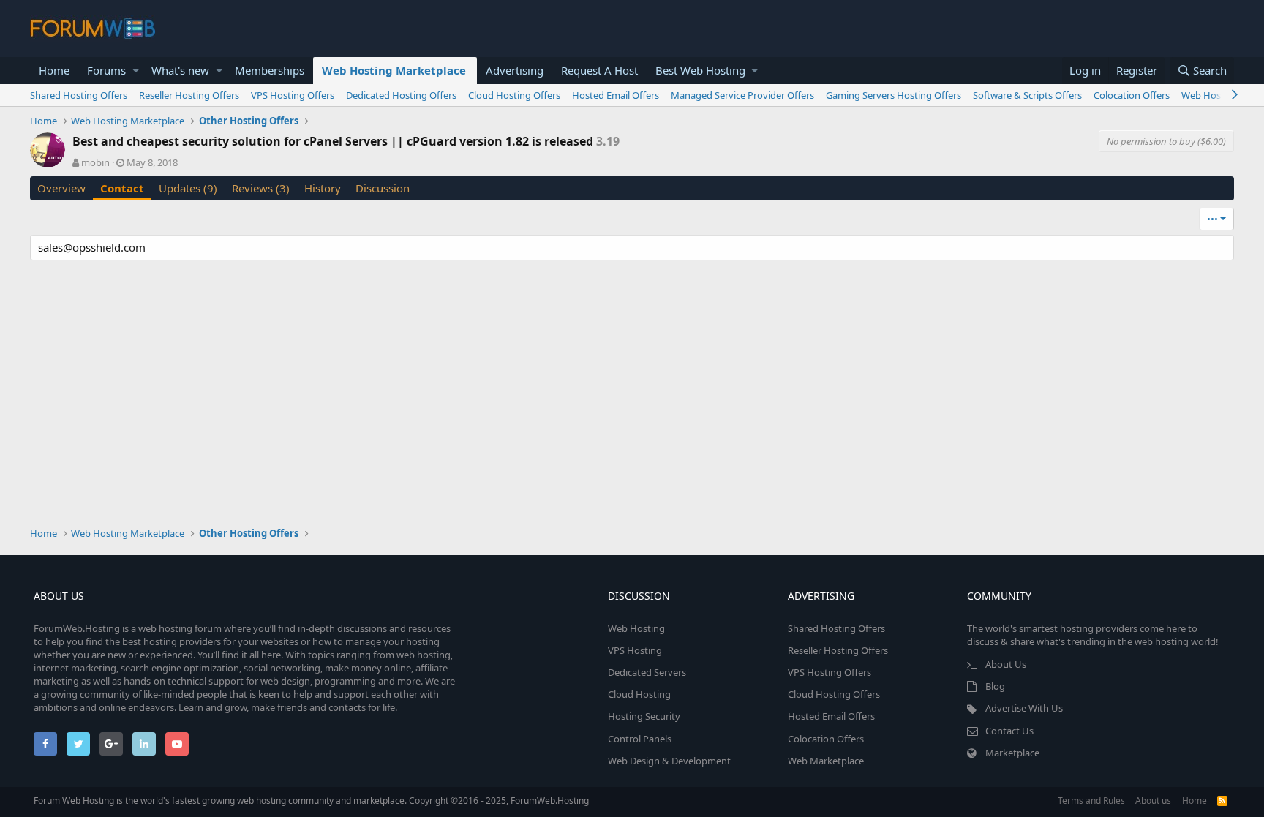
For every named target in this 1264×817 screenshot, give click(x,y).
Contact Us (1009, 730)
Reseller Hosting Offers (189, 95)
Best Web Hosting (700, 70)
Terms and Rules (1091, 800)
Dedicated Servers (647, 672)
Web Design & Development (669, 760)
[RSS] (1222, 800)
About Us (1005, 664)
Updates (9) (188, 188)
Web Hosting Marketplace (394, 70)
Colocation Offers (1132, 95)
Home (54, 70)
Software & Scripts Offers (1027, 95)
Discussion (383, 188)
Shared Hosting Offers (78, 95)
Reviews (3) (261, 188)
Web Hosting (636, 628)
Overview (61, 188)
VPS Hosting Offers (292, 95)
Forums (106, 70)
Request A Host (599, 70)
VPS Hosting (635, 650)
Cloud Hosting (639, 694)
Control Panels (640, 738)
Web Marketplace (826, 760)
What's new (180, 70)
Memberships (269, 70)
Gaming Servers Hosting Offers (893, 95)
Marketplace (1012, 752)
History (322, 188)
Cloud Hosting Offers (514, 95)
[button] (136, 70)
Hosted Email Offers (615, 95)
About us (1153, 800)
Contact (122, 188)
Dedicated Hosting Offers (401, 95)
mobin (95, 162)
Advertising (514, 70)
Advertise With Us (1024, 708)
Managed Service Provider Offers (742, 95)
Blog (995, 686)
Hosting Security (644, 716)
